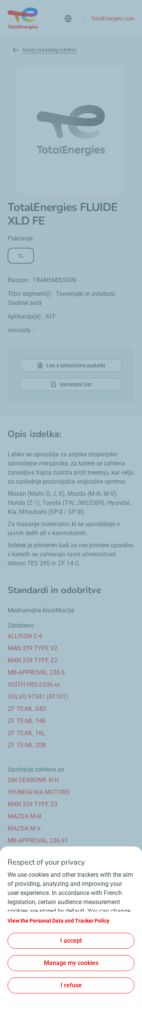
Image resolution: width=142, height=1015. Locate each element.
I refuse (71, 985)
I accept (71, 940)
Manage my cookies (71, 963)
